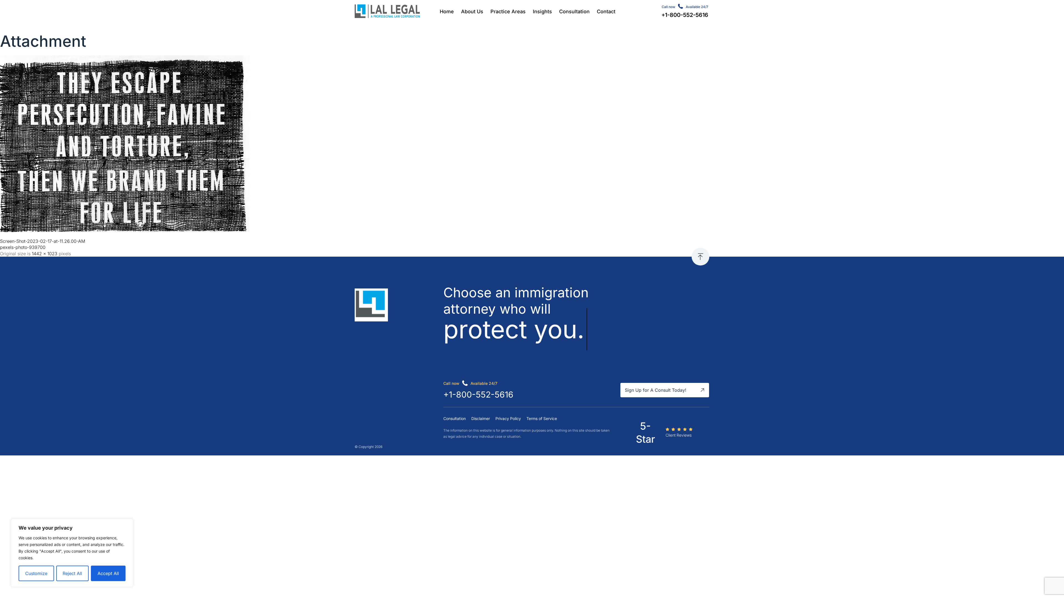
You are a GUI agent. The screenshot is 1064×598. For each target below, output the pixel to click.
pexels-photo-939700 (22, 247)
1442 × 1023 (44, 253)
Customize (36, 573)
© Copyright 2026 (368, 447)
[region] (72, 553)
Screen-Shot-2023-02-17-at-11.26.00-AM (42, 241)
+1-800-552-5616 (478, 394)
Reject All (72, 573)
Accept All (108, 573)
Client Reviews (679, 435)
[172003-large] (124, 230)
